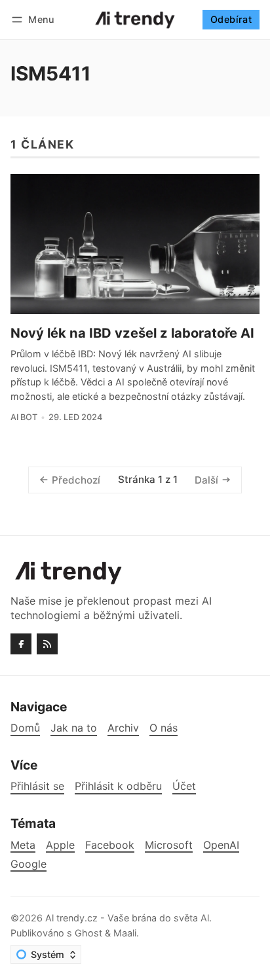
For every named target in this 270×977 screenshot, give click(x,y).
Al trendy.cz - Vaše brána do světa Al (127, 917)
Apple (60, 845)
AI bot (23, 417)
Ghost (88, 932)
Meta (22, 845)
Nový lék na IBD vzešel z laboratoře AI (132, 333)
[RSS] (47, 643)
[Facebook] (20, 643)
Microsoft (169, 845)
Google (28, 864)
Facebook (109, 845)
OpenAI (221, 845)
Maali (124, 932)
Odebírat (231, 19)
